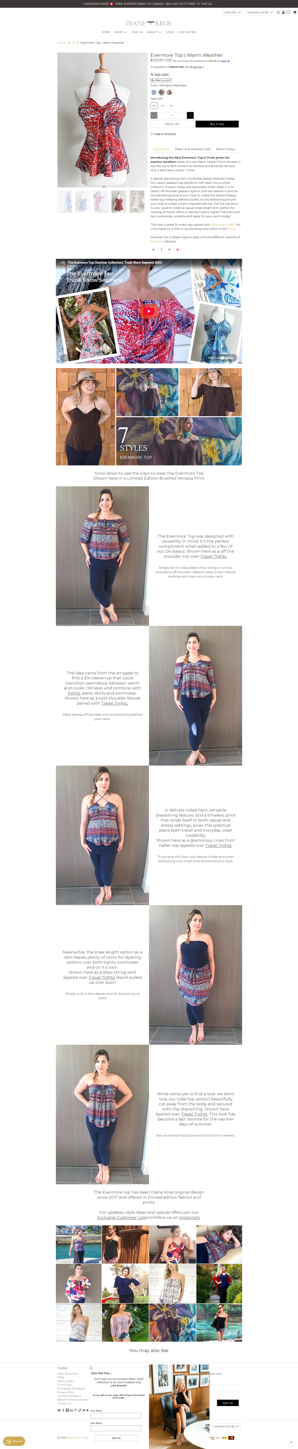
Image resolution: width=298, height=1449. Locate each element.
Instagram (189, 1217)
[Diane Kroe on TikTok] (79, 1411)
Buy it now (217, 124)
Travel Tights (213, 556)
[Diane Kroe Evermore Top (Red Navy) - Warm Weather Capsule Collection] (102, 120)
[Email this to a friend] (178, 250)
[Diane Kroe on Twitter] (84, 1411)
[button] (196, 67)
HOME (106, 32)
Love (170, 32)
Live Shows (187, 32)
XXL (172, 105)
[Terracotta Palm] (169, 92)
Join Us (137, 32)
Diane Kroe (73, 1437)
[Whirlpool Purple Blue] (154, 92)
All (73, 42)
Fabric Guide (65, 1381)
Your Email (96, 1423)
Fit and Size (64, 1384)
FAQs (60, 1377)
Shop (119, 32)
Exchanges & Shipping (71, 1388)
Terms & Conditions (69, 1396)
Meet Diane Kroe (67, 1373)
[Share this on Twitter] (153, 250)
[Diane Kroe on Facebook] (63, 1411)
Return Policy (225, 149)
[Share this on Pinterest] (169, 250)
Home (61, 42)
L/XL (163, 105)
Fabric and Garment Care (193, 149)
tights (74, 693)
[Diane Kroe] (149, 23)
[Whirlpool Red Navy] (161, 92)
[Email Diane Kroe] (59, 1411)
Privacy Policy (65, 1392)
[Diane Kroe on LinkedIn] (71, 1411)
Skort (231, 229)
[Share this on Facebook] (162, 250)
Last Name (203, 1381)
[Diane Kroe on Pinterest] (75, 1411)
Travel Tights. (114, 703)
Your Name (96, 1410)
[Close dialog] (91, 1368)
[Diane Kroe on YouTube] (88, 1411)
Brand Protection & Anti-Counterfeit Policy (84, 1399)
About (152, 32)
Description (161, 149)
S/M (154, 105)
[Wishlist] (288, 12)
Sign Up (228, 1402)
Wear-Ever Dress (222, 224)
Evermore (157, 241)
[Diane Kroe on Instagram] (67, 1411)
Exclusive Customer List (121, 1217)
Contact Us (64, 1403)
